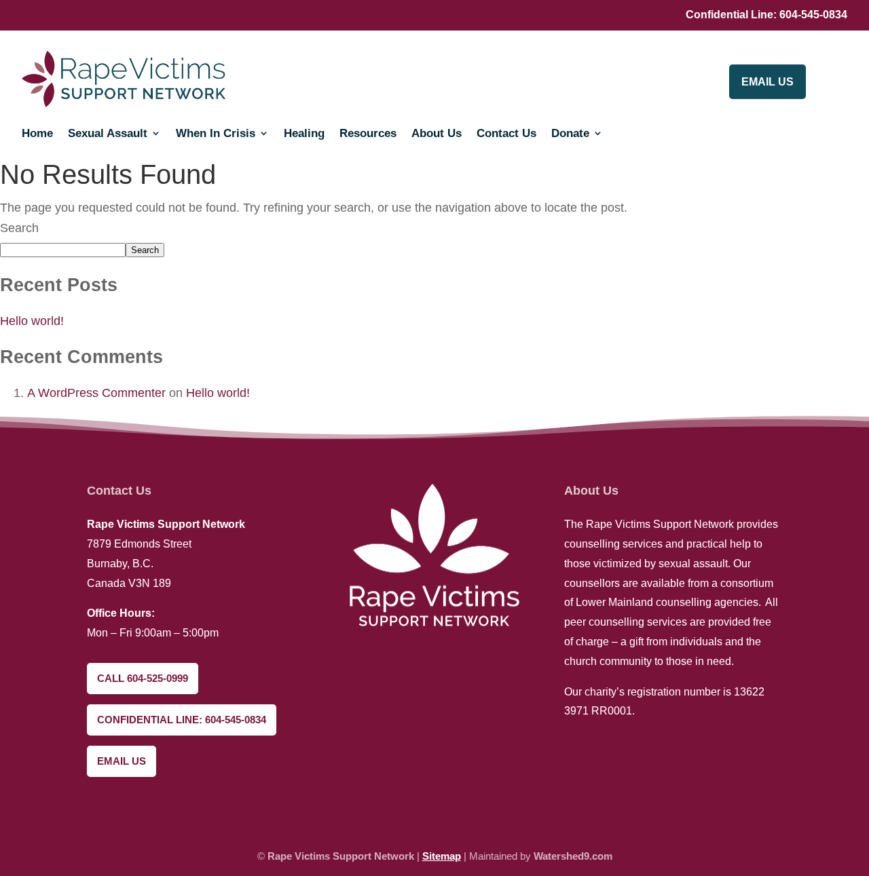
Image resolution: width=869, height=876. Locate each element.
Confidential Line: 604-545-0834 (181, 719)
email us (767, 82)
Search (19, 228)
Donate (570, 133)
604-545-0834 (813, 14)
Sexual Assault (107, 133)
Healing (304, 133)
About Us (436, 133)
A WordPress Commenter (96, 393)
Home (37, 133)
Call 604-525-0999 (142, 678)
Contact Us (506, 133)
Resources (367, 133)
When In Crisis (215, 133)
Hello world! (32, 321)
